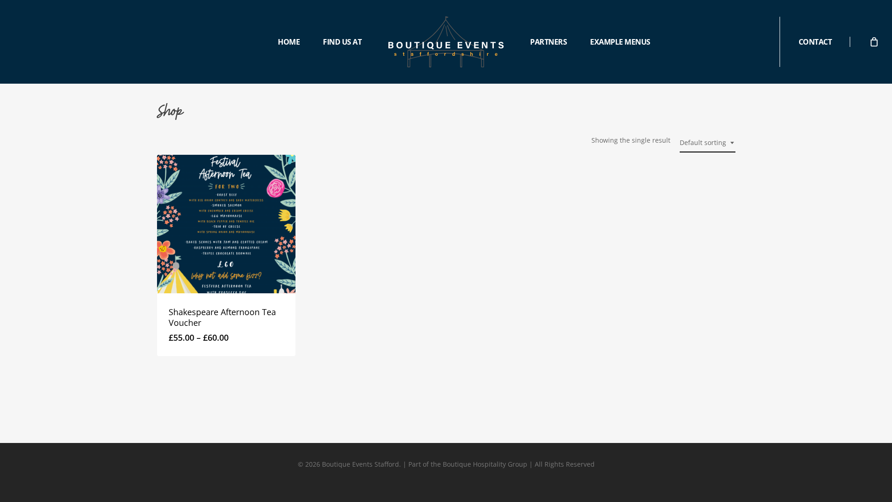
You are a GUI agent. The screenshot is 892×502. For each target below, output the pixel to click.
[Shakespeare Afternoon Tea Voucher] (226, 224)
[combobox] (707, 143)
